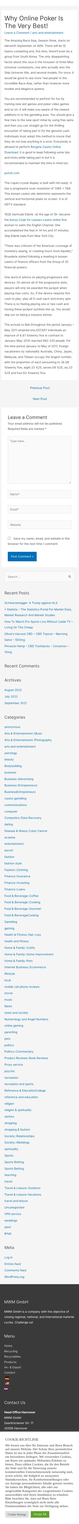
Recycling (10, 1351)
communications (15, 805)
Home (8, 1345)
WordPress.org (14, 1276)
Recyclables (12, 1356)
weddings (10, 1220)
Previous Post (40, 388)
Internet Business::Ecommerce (25, 967)
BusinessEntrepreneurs (20, 792)
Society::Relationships (19, 1136)
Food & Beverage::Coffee (21, 896)
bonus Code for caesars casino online (35, 219)
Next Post (40, 399)
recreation (11, 1077)
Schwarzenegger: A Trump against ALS (31, 603)
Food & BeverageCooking (21, 915)
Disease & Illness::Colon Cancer (25, 831)
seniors (9, 1116)
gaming (9, 928)
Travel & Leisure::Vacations (22, 1194)
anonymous (12, 727)
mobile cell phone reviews (21, 986)
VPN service (12, 1214)
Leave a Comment (16, 32)
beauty (9, 759)
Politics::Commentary (18, 1051)
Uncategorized (14, 1207)
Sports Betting (14, 1162)
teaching (10, 1175)
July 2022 (11, 696)
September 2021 (15, 703)
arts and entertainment (47, 32)
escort (8, 850)
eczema (9, 837)
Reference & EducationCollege (25, 1090)
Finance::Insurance (17, 876)
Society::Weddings (16, 1142)
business (10, 772)
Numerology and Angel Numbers (26, 1019)
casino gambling (15, 798)
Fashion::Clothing (16, 870)
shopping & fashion (17, 1129)
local (7, 980)
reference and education (21, 1097)
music (8, 999)
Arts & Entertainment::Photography (28, 740)
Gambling (10, 921)
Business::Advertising (18, 779)
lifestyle (9, 973)
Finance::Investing (16, 882)
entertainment (14, 843)
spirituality (11, 1149)
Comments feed (15, 1270)
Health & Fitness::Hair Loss (22, 934)
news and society (16, 1012)
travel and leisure (16, 1201)
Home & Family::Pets (18, 960)
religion (9, 1103)
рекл (7, 1227)
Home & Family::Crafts (19, 947)
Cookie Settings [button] (17, 1514)
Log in (8, 1257)
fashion (9, 857)
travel (8, 1181)
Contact (9, 1372)
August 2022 (13, 690)
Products (10, 1362)
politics (9, 1045)
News (8, 1006)
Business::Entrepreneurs (20, 785)
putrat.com (11, 173)
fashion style (13, 863)
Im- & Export (12, 1367)
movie (8, 993)
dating (8, 824)
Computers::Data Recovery (23, 817)
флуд (7, 1233)
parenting (10, 1032)
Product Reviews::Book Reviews (26, 1058)
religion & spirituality (18, 1110)
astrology (10, 753)
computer (10, 811)
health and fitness (16, 941)
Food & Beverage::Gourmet (22, 908)
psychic (9, 1071)
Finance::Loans (14, 889)
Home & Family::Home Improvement (29, 954)
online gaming (13, 1025)
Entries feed (12, 1264)
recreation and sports (18, 1084)
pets (7, 1038)
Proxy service (13, 1064)
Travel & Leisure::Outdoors (22, 1188)
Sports (8, 1155)
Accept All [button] (40, 1514)
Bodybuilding (13, 766)
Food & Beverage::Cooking (22, 902)
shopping (10, 1123)
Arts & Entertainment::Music (23, 733)
